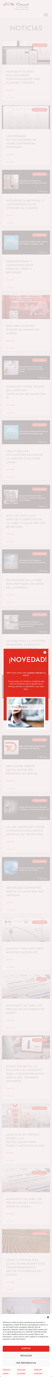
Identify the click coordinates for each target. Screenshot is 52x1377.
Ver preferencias (26, 1363)
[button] (48, 1317)
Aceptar (26, 1349)
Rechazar (26, 1356)
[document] (26, 688)
